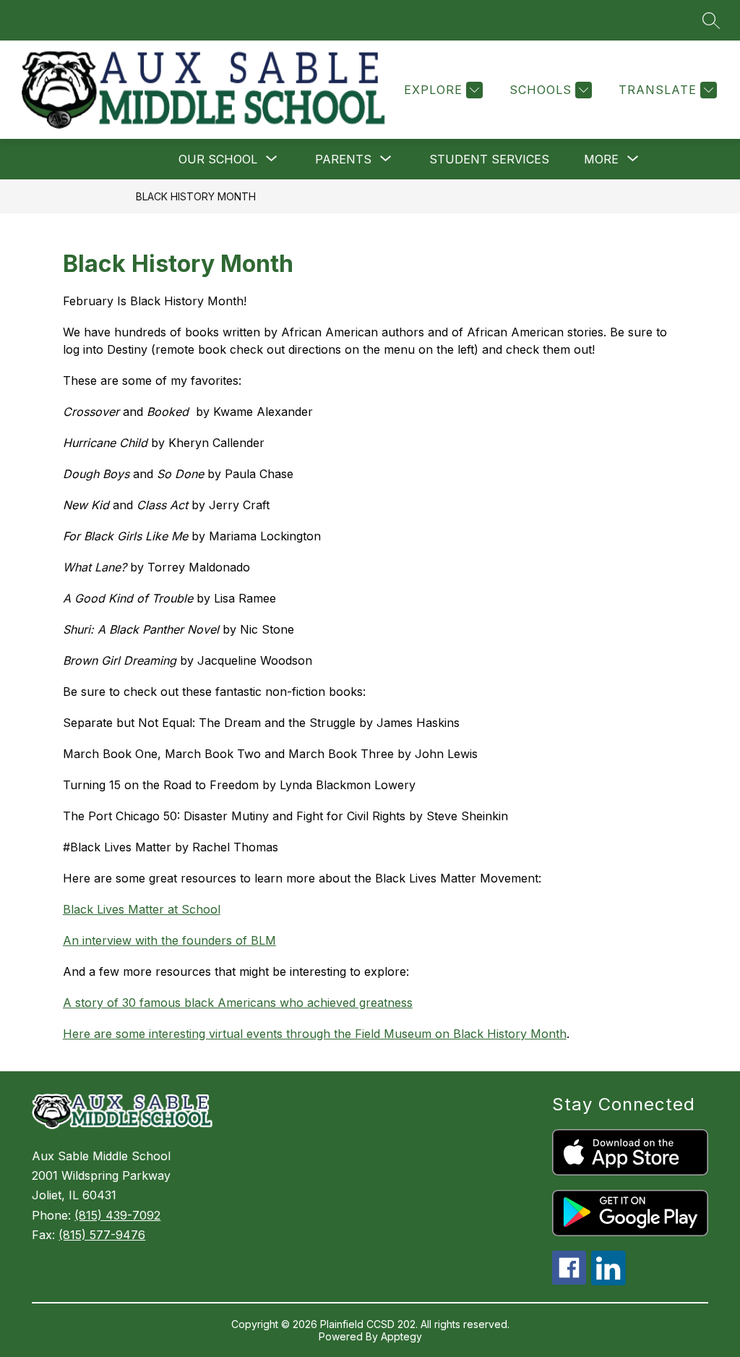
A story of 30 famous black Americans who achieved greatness (238, 1002)
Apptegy (401, 1336)
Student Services (489, 159)
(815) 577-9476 (102, 1235)
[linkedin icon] (608, 1281)
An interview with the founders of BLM (169, 940)
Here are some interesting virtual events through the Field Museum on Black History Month (315, 1033)
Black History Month (196, 196)
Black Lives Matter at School (141, 909)
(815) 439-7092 (117, 1215)
